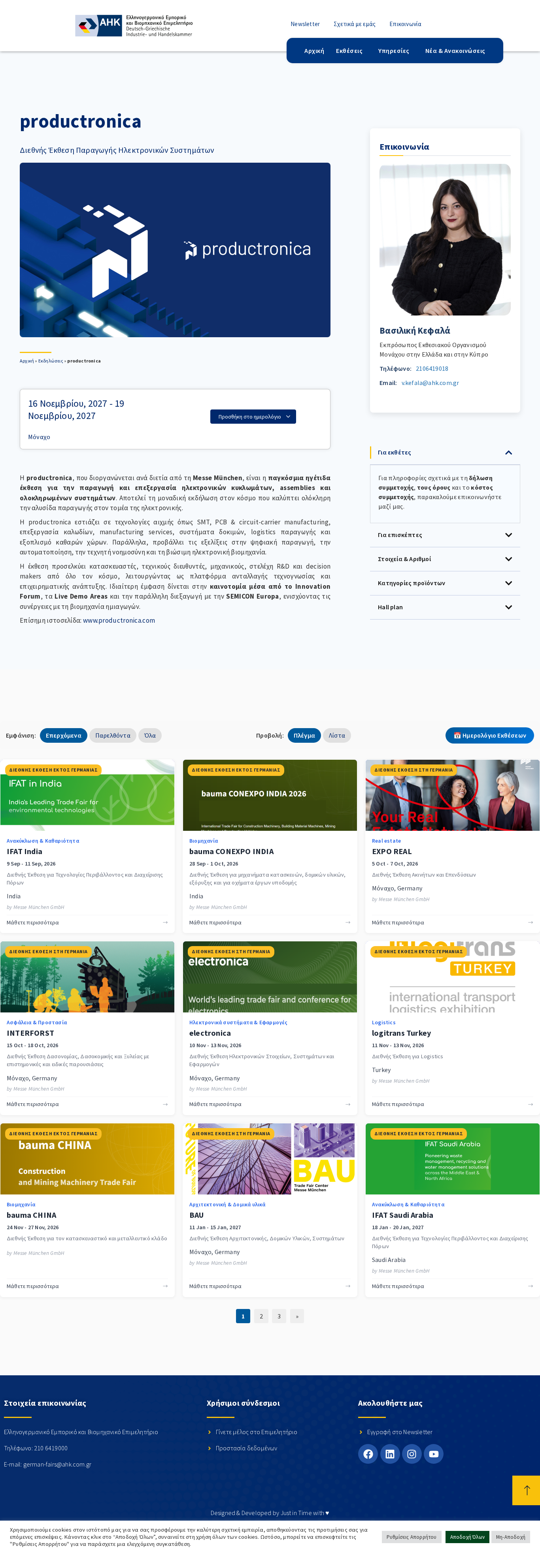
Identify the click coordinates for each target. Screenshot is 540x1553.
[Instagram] (412, 1454)
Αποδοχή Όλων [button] (467, 1537)
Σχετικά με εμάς (355, 24)
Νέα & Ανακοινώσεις (455, 50)
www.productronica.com (119, 620)
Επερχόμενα (63, 735)
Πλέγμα (304, 735)
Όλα (150, 735)
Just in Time (296, 1513)
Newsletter (305, 24)
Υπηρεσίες (394, 50)
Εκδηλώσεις (50, 361)
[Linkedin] (390, 1454)
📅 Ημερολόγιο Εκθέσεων (489, 735)
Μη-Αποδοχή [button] (510, 1537)
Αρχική (314, 50)
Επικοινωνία (405, 24)
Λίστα (337, 735)
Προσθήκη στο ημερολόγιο (250, 416)
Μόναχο (39, 437)
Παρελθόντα (112, 735)
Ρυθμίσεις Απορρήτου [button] (412, 1537)
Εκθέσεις (349, 50)
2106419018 (432, 368)
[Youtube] (434, 1454)
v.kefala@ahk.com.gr (430, 383)
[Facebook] (368, 1454)
